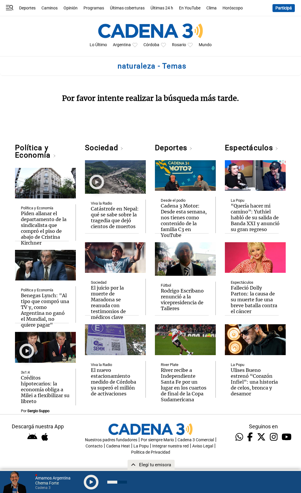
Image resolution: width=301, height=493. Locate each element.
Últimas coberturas (127, 8)
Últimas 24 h (161, 8)
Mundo (205, 44)
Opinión (70, 8)
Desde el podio (173, 200)
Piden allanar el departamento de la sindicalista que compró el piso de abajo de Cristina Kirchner (43, 228)
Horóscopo (233, 8)
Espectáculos (250, 147)
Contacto (94, 446)
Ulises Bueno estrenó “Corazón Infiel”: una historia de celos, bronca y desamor (254, 382)
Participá (283, 8)
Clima (211, 8)
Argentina (122, 44)
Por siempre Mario (157, 439)
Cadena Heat (118, 446)
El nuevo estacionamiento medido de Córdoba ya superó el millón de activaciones (113, 382)
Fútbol (166, 285)
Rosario (179, 44)
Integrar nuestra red (170, 446)
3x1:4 (25, 372)
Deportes (27, 8)
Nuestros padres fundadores (111, 439)
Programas (93, 8)
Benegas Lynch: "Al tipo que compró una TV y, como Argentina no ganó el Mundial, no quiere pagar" (45, 310)
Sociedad (102, 147)
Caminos (49, 8)
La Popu (237, 200)
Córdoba (151, 44)
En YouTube (189, 8)
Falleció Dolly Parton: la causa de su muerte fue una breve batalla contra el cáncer (254, 299)
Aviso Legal (202, 446)
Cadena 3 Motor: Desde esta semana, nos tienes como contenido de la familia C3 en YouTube (184, 220)
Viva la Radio (101, 203)
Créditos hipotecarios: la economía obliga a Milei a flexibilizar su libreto (45, 389)
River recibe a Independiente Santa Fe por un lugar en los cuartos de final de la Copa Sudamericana (183, 384)
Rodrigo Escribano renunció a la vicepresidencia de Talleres (182, 299)
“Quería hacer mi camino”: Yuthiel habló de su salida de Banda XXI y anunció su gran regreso (255, 217)
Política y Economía (34, 151)
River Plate (169, 364)
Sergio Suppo (38, 411)
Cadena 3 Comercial (196, 439)
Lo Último (98, 44)
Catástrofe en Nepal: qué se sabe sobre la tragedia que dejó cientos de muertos (115, 217)
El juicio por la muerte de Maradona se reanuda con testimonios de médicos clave (108, 302)
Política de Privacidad (150, 452)
